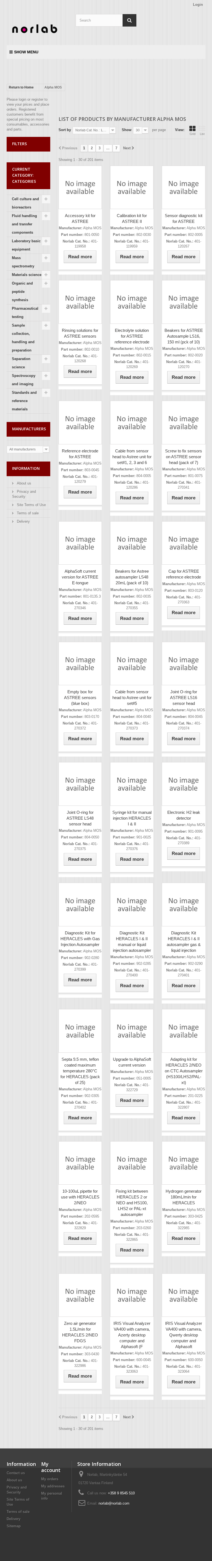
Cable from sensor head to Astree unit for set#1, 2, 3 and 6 (132, 457)
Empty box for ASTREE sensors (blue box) (80, 697)
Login (198, 4)
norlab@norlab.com (114, 1503)
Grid (192, 133)
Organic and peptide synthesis (22, 291)
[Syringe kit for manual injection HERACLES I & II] (132, 784)
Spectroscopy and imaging (23, 380)
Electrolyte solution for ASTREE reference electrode (132, 336)
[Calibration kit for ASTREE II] (132, 187)
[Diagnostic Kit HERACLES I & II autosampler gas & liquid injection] (183, 904)
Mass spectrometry (23, 262)
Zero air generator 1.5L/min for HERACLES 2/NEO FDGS (80, 1332)
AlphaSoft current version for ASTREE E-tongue (80, 577)
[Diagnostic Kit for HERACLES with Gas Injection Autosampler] (80, 904)
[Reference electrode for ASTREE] (80, 422)
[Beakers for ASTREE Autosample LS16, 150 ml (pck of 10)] (183, 302)
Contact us (16, 1473)
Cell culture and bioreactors (25, 203)
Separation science (21, 363)
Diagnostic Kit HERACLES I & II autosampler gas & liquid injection (184, 942)
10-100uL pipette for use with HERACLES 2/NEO (80, 1197)
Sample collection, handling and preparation (23, 337)
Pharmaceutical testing (25, 312)
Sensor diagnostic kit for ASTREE (183, 218)
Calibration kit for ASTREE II (132, 218)
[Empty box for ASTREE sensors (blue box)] (80, 663)
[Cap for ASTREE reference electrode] (183, 543)
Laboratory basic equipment (26, 245)
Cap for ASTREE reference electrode (183, 574)
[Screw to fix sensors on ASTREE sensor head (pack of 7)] (183, 422)
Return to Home (21, 87)
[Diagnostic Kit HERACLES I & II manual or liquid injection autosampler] (132, 904)
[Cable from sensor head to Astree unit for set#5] (132, 663)
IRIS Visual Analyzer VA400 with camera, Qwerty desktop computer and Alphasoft (183, 1335)
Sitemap (14, 1526)
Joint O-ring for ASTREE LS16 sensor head (183, 697)
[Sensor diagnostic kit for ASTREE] (183, 187)
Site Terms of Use (31, 505)
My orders (49, 1479)
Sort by (65, 130)
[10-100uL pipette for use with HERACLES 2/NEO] (80, 1163)
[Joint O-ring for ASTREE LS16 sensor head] (183, 663)
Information (26, 468)
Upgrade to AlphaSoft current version (132, 1062)
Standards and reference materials (24, 400)
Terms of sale (27, 513)
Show (126, 130)
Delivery (23, 521)
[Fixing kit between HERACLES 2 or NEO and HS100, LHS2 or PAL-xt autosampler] (132, 1163)
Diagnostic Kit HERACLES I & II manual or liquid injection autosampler (132, 942)
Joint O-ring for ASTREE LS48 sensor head (80, 818)
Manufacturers (29, 428)
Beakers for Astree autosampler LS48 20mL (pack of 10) (132, 577)
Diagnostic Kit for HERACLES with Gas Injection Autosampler (80, 939)
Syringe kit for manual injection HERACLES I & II (132, 818)
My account (50, 1467)
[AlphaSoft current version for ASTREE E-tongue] (80, 543)
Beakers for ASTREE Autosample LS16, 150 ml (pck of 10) (184, 336)
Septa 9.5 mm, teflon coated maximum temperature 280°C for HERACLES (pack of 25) (80, 1071)
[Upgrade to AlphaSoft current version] (132, 1031)
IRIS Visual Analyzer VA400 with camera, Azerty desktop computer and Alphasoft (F (131, 1335)
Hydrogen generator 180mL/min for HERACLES (184, 1197)
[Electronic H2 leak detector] (183, 784)
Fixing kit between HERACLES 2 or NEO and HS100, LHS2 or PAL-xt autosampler (132, 1203)
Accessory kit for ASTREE (80, 218)
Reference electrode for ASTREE (80, 454)
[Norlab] (37, 29)
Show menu (26, 52)
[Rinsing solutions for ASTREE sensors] (80, 302)
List (202, 133)
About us (23, 483)
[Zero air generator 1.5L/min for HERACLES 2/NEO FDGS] (80, 1295)
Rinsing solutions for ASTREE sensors (80, 333)
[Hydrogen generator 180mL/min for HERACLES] (183, 1163)
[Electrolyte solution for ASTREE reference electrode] (132, 302)
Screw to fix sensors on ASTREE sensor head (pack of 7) (183, 457)
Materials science (26, 275)
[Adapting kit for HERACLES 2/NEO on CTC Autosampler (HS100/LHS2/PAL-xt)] (183, 1031)
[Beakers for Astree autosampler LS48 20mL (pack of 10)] (132, 543)
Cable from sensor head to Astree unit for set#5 (132, 697)
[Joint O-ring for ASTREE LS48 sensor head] (80, 784)
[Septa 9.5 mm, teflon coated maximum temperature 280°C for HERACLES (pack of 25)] (80, 1031)
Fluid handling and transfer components (24, 224)
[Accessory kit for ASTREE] (80, 187)
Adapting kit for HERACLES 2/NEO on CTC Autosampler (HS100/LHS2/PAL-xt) (184, 1071)
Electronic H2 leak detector (183, 815)
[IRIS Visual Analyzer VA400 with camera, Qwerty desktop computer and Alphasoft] (183, 1295)
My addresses (53, 1486)
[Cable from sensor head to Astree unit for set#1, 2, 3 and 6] (132, 422)
